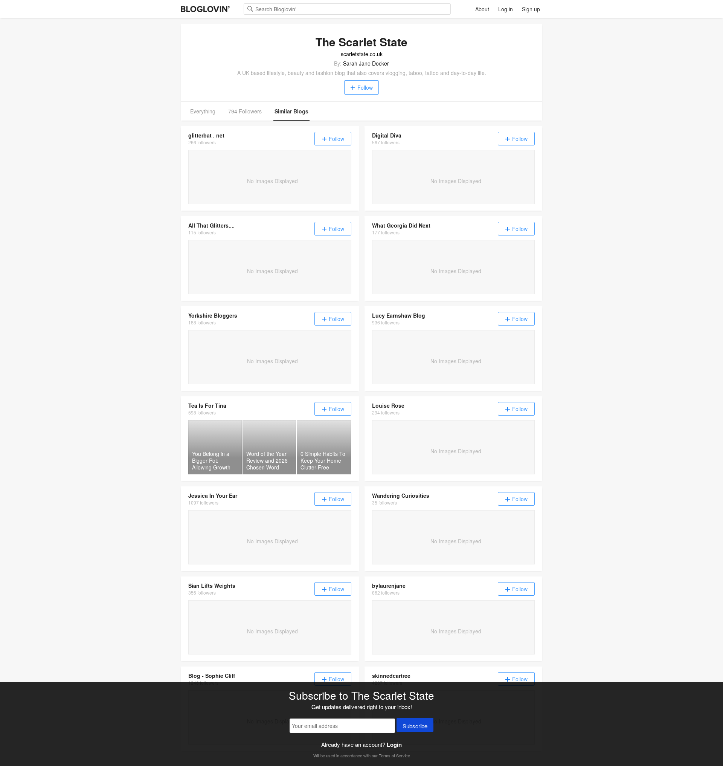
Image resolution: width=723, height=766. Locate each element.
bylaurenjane (389, 585)
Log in (505, 9)
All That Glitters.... (211, 225)
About (482, 9)
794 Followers (245, 111)
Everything (202, 111)
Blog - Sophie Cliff (211, 675)
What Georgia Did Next (401, 225)
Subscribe (415, 726)
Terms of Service (394, 755)
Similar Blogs (291, 111)
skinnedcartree (391, 675)
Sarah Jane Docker (366, 63)
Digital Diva (386, 135)
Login (394, 744)
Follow (365, 87)
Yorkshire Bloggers (212, 315)
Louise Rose (388, 405)
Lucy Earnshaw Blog (398, 315)
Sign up (531, 9)
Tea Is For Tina (207, 405)
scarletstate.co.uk (362, 54)
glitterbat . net (206, 135)
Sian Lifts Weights (211, 585)
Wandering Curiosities (400, 495)
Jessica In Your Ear (212, 495)
